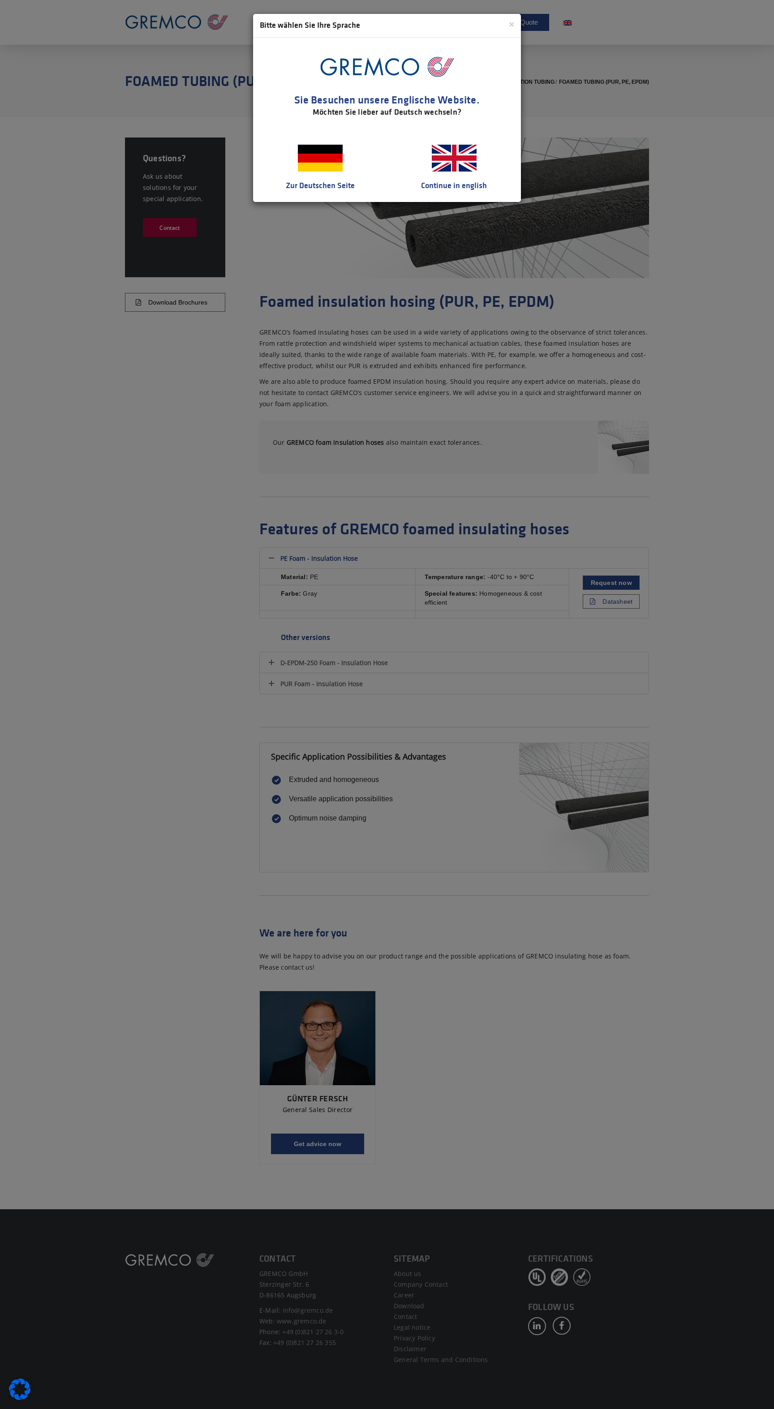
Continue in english (454, 185)
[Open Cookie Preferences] (19, 1397)
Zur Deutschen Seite (320, 185)
